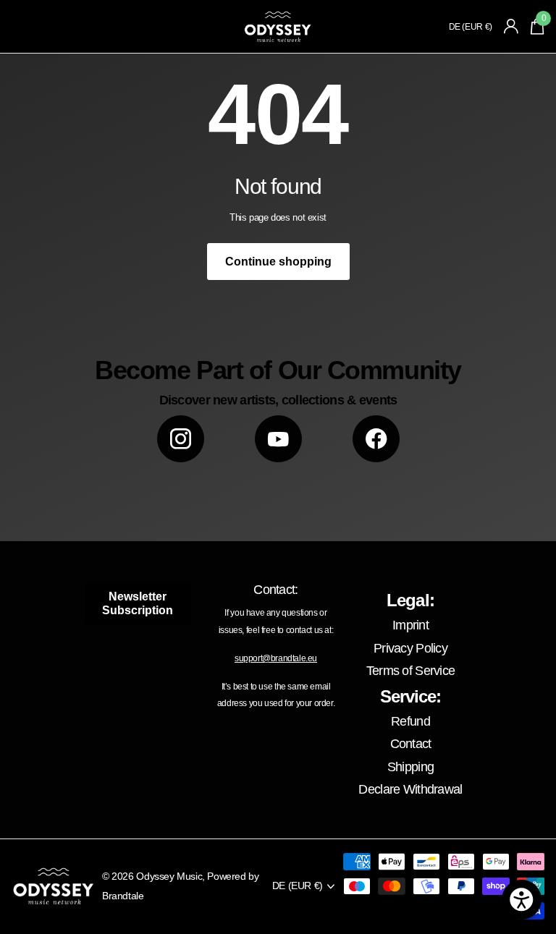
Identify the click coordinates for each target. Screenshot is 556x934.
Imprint (410, 625)
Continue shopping (278, 261)
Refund (410, 721)
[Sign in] (511, 26)
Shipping (410, 767)
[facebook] (376, 438)
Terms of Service (410, 670)
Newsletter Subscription (137, 603)
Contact (410, 743)
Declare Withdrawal (410, 789)
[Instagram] (180, 438)
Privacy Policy (410, 648)
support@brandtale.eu (276, 658)
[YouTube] (278, 438)
